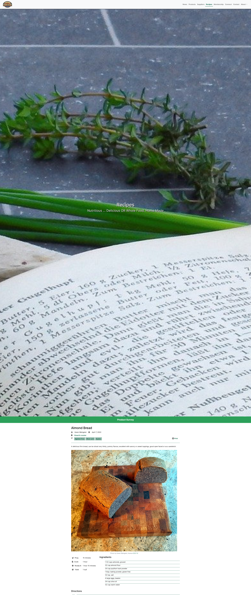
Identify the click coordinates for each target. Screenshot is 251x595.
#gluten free (79, 439)
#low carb (90, 439)
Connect (228, 4)
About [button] (243, 4)
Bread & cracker (80, 435)
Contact (236, 4)
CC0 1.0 (135, 553)
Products (192, 4)
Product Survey (125, 419)
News (185, 4)
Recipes (209, 4)
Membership (219, 4)
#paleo (98, 439)
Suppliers (200, 4)
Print (176, 438)
